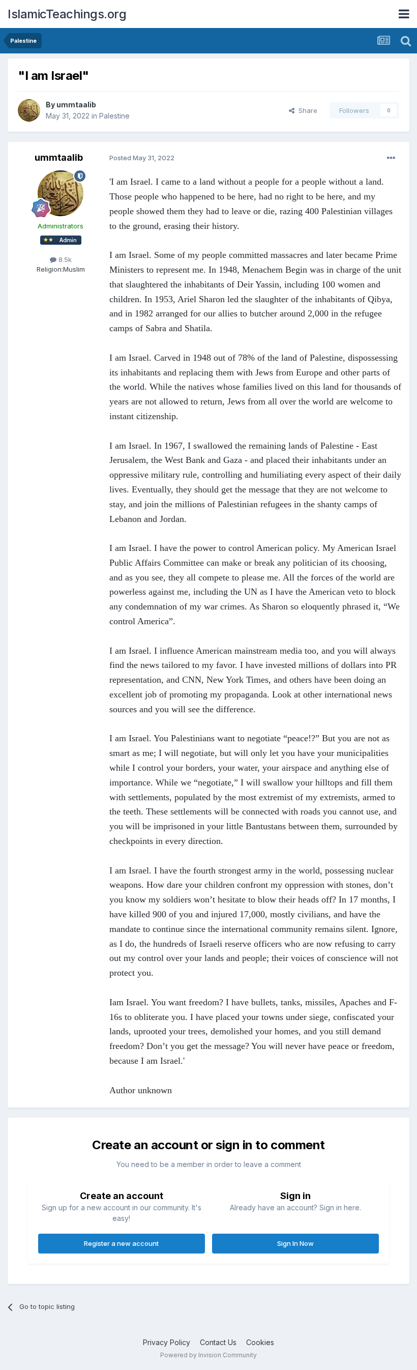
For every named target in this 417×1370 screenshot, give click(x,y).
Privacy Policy (166, 1342)
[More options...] (391, 158)
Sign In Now (295, 1243)
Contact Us (218, 1342)
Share (305, 110)
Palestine (114, 115)
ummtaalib (76, 104)
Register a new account (121, 1243)
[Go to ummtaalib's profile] (29, 110)
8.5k (64, 259)
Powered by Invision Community (208, 1355)
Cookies (260, 1342)
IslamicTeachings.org (67, 14)
